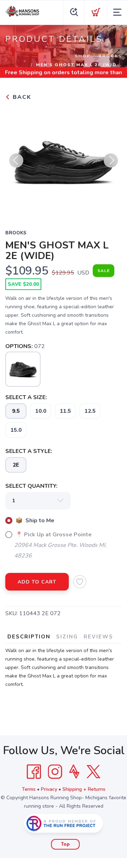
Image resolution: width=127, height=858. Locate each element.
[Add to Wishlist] (79, 581)
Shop (82, 56)
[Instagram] (55, 771)
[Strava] (74, 771)
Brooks (110, 56)
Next (111, 160)
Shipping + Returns (83, 789)
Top (65, 844)
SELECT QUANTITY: (31, 486)
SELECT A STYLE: (28, 451)
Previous (16, 160)
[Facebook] (33, 771)
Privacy (49, 789)
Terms (29, 789)
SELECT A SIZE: (26, 397)
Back (21, 97)
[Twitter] (93, 771)
